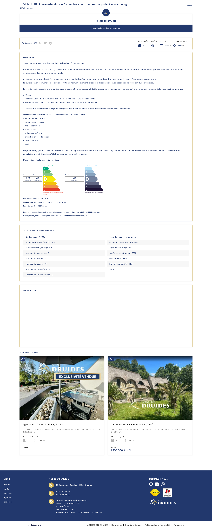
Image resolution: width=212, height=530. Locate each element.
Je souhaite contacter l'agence (106, 28)
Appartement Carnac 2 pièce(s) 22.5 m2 (44, 424)
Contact (8, 502)
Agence (7, 497)
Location (8, 493)
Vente (6, 489)
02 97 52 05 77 (63, 491)
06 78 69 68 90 (63, 494)
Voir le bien (62, 407)
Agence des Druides (106, 20)
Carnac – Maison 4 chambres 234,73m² (132, 424)
